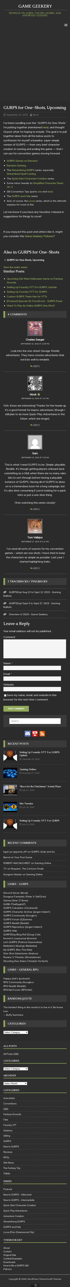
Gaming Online (28, 769)
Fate (5, 1119)
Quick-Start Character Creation (29, 178)
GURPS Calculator (13, 907)
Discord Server (11, 892)
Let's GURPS (10, 942)
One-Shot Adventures (15, 953)
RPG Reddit (9, 986)
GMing (6, 1135)
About (6, 1248)
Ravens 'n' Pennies (13, 957)
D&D (5, 1109)
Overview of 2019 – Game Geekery (28, 614)
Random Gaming (16, 165)
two (50, 191)
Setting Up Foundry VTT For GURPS (39, 820)
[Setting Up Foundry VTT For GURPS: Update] (10, 759)
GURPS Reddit (11, 923)
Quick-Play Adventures (15, 1210)
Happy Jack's (10, 978)
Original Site (9, 1255)
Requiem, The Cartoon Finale (27, 868)
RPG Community (12, 982)
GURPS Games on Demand (22, 160)
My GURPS (9, 949)
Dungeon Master (12, 874)
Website (8, 684)
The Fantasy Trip (11, 1168)
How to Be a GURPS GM (16, 1265)
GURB (6, 904)
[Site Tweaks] (10, 810)
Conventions (10, 1103)
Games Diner (10, 900)
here (45, 127)
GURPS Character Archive (17, 911)
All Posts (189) (11, 1054)
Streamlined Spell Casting (21, 173)
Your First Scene (23, 857)
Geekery (7, 1130)
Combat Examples (12, 1258)
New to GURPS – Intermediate (18, 1200)
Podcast (7, 1189)
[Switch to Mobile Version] (35, 1284)
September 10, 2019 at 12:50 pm (35, 344)
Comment (9, 637)
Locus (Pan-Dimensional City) (18, 1232)
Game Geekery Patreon (39, 236)
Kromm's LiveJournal (14, 938)
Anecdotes (9, 1098)
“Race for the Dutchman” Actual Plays (40, 786)
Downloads (9, 1262)
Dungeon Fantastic (14, 896)
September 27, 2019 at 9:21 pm (35, 542)
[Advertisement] (35, 65)
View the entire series (15, 267)
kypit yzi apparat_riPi (15, 851)
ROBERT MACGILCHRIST (16, 863)
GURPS (7, 1141)
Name (7, 663)
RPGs (6, 1157)
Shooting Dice (11, 961)
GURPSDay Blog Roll (14, 934)
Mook (36, 114)
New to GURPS (11, 1146)
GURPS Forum (11, 919)
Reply (36, 366)
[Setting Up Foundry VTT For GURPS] (10, 827)
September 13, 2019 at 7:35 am (35, 457)
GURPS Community (14, 915)
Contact (7, 1251)
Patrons (7, 1269)
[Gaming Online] (10, 776)
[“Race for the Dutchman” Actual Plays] (10, 793)
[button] (65, 24)
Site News (8, 1162)
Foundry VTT (9, 1125)
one (40, 191)
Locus (32, 200)
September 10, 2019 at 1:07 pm (35, 398)
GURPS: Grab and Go (43, 851)
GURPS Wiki (10, 930)
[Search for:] (35, 721)
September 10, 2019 (17, 114)
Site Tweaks (26, 803)
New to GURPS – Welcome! (17, 1194)
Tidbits (6, 1173)
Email (7, 674)
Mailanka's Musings (14, 945)
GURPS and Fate (21, 196)
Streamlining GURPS (23, 170)
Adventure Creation (13, 1216)
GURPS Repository (13, 926)
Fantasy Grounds (12, 1114)
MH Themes (55, 1279)
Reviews (7, 1152)
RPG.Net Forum (12, 989)
